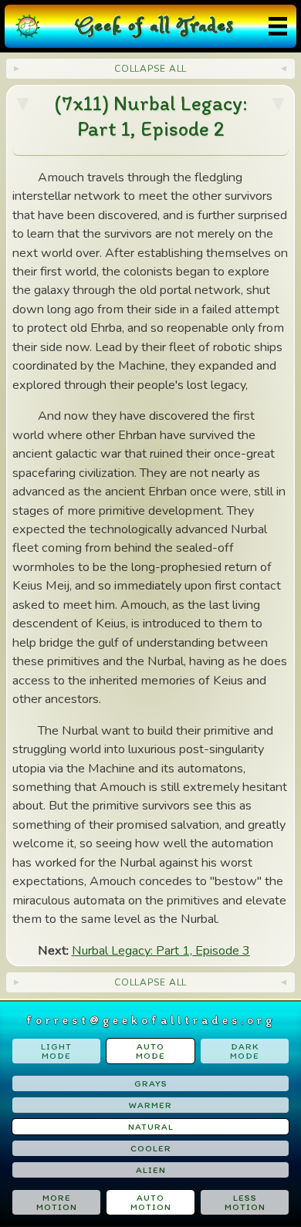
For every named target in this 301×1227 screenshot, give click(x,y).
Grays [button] (150, 1083)
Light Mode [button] (56, 1051)
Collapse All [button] (151, 69)
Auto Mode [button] (150, 1051)
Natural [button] (151, 1126)
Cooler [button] (150, 1148)
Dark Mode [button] (244, 1051)
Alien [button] (151, 1169)
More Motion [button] (56, 1202)
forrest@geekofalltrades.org (151, 1019)
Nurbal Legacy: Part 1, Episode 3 (161, 950)
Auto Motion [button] (150, 1202)
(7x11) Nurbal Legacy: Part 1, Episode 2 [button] (151, 116)
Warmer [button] (150, 1105)
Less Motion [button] (245, 1202)
